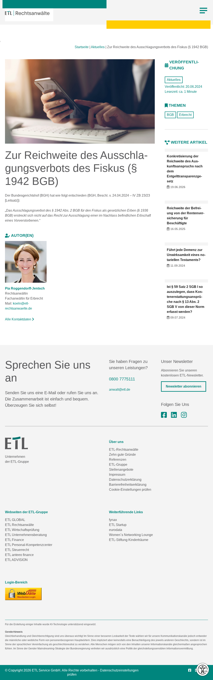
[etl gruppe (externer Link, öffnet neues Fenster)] (174, 415)
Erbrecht (185, 115)
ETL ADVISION (16, 560)
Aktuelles (98, 47)
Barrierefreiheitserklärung (127, 484)
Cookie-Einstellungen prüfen (130, 489)
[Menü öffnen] (203, 10)
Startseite (82, 47)
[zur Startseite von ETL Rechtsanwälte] (27, 13)
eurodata (115, 530)
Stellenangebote (121, 469)
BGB (170, 115)
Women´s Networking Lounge (131, 535)
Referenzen (117, 459)
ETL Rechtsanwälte (19, 525)
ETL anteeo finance (19, 555)
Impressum (117, 474)
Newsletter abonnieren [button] (183, 386)
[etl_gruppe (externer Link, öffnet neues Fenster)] (184, 415)
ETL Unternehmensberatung (26, 535)
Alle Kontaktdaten (18, 319)
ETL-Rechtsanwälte (123, 449)
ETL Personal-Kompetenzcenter (28, 545)
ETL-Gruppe (118, 464)
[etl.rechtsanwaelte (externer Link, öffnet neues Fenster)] (164, 415)
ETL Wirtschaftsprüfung (22, 530)
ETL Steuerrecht (17, 550)
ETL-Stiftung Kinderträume (128, 540)
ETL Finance (14, 540)
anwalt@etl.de (119, 389)
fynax (113, 520)
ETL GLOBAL (15, 520)
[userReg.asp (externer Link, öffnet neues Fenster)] (23, 594)
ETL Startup (117, 525)
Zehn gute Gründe (122, 454)
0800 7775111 (122, 379)
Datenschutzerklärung (125, 479)
